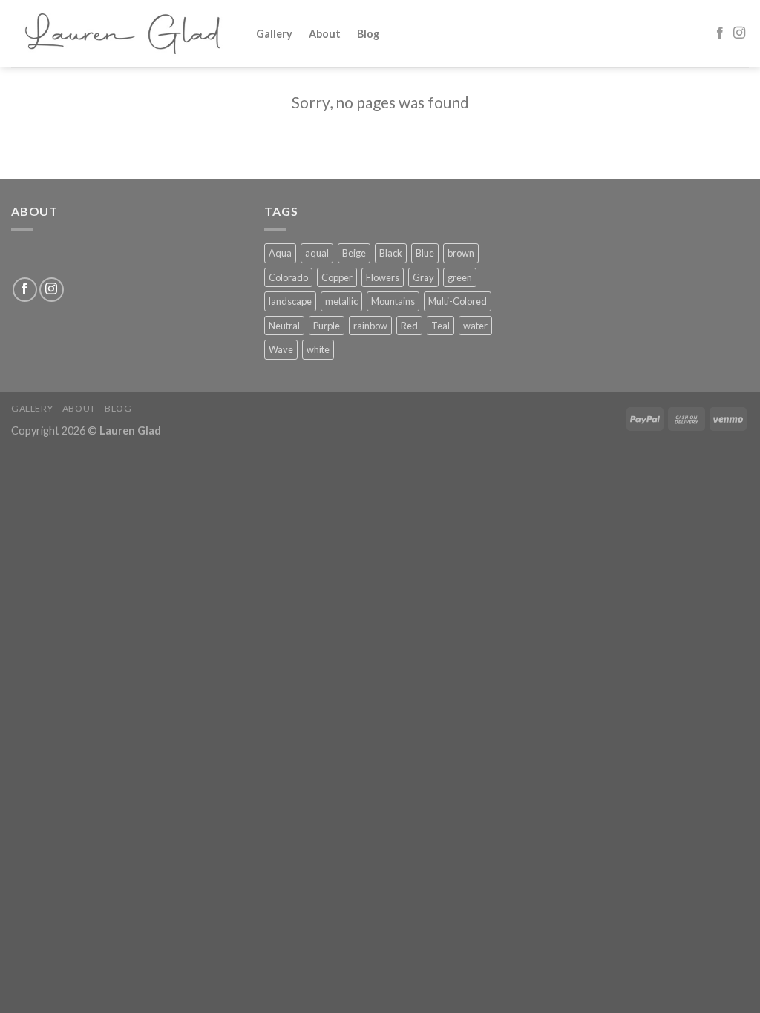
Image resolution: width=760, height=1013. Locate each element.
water (475, 325)
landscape (290, 301)
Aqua (280, 253)
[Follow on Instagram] (739, 33)
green (460, 277)
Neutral (284, 325)
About (325, 33)
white (318, 349)
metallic (341, 301)
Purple (326, 325)
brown (461, 253)
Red (409, 325)
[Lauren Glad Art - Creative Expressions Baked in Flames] (122, 34)
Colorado (288, 277)
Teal (440, 325)
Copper (337, 277)
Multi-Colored (457, 301)
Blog (368, 33)
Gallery (274, 33)
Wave (281, 349)
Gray (423, 277)
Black (390, 253)
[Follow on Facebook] (720, 33)
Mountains (393, 301)
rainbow (370, 325)
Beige (354, 253)
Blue (425, 253)
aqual (317, 253)
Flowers (382, 277)
